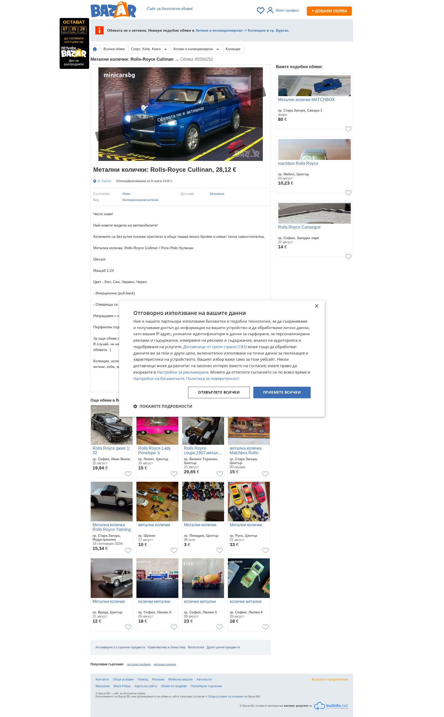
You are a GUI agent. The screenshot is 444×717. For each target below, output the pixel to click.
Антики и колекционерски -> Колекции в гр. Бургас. (243, 30)
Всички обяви (114, 49)
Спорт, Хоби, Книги (146, 49)
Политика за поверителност (212, 378)
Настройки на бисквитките (158, 378)
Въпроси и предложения (330, 679)
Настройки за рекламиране (182, 372)
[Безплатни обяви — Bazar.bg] (113, 10)
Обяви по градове (174, 686)
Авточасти (204, 679)
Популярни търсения (206, 686)
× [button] (316, 306)
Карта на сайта (146, 686)
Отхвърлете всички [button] (219, 392)
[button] (162, 406)
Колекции (233, 49)
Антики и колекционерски (193, 49)
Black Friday (122, 686)
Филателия (196, 647)
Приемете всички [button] (282, 392)
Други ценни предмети (223, 647)
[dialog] (222, 358)
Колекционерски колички (141, 200)
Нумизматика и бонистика (166, 647)
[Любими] (261, 10)
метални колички (165, 664)
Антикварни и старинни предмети (120, 647)
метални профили (139, 664)
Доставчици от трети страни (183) (215, 346)
